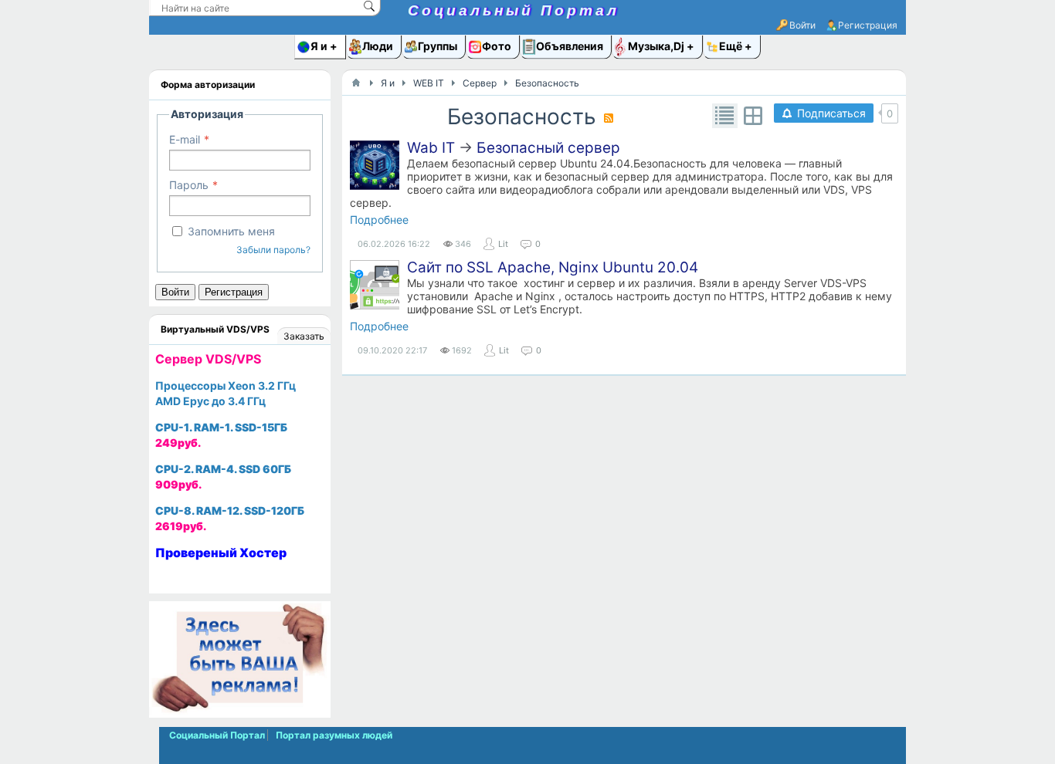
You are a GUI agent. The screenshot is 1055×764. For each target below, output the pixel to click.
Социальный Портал (513, 10)
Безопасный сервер (548, 148)
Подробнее (379, 219)
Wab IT (431, 148)
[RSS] (608, 118)
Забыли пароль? (273, 249)
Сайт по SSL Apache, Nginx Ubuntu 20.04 (552, 267)
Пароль (189, 184)
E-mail (184, 139)
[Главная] (356, 82)
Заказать (303, 336)
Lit (503, 243)
